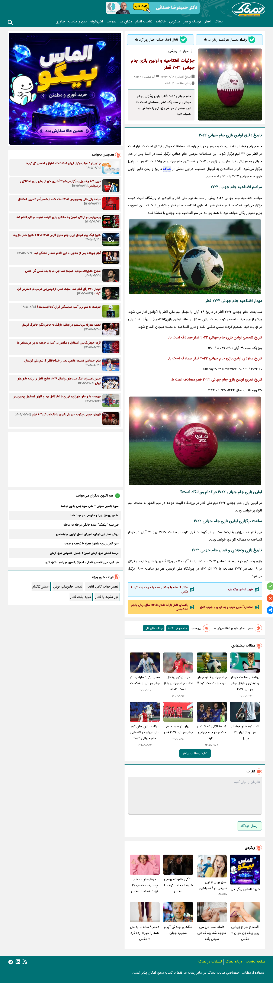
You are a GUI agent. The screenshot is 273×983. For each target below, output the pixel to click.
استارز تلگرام (40, 586)
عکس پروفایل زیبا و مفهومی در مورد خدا (95, 515)
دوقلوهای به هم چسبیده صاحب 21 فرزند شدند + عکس (144, 885)
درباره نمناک (233, 961)
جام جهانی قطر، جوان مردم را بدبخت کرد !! (212, 680)
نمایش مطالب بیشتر (195, 753)
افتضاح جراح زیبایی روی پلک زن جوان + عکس (245, 933)
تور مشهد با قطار (106, 596)
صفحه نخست (255, 961)
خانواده (161, 21)
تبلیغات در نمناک (210, 961)
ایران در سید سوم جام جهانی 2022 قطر (178, 729)
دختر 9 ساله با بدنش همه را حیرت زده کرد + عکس (159, 589)
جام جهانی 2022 (177, 628)
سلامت (111, 21)
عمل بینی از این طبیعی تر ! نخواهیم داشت (213, 888)
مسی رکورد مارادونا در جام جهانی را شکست (145, 680)
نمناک (219, 21)
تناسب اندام (143, 21)
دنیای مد (126, 21)
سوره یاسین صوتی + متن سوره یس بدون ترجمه (90, 506)
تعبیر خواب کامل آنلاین (102, 586)
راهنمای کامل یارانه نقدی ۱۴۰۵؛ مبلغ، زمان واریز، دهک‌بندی (159, 607)
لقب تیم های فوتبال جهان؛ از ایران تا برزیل (245, 732)
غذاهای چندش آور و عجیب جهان (178, 930)
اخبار (208, 21)
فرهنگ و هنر (192, 21)
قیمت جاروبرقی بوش (67, 586)
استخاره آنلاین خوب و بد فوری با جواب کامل (226, 607)
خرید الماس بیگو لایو (240, 589)
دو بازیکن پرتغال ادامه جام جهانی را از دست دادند (178, 683)
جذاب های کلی (154, 628)
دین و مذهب (77, 21)
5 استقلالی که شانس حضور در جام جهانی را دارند (212, 732)
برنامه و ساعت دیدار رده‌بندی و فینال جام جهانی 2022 (245, 683)
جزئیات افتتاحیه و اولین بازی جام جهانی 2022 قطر (163, 64)
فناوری (60, 21)
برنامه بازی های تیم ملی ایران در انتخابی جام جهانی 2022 (144, 732)
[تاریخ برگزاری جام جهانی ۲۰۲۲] (195, 441)
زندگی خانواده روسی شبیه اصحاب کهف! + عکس (178, 885)
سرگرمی (174, 21)
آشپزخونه (96, 21)
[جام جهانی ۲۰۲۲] (195, 256)
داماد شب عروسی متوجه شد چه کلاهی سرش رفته (211, 933)
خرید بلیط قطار (80, 596)
